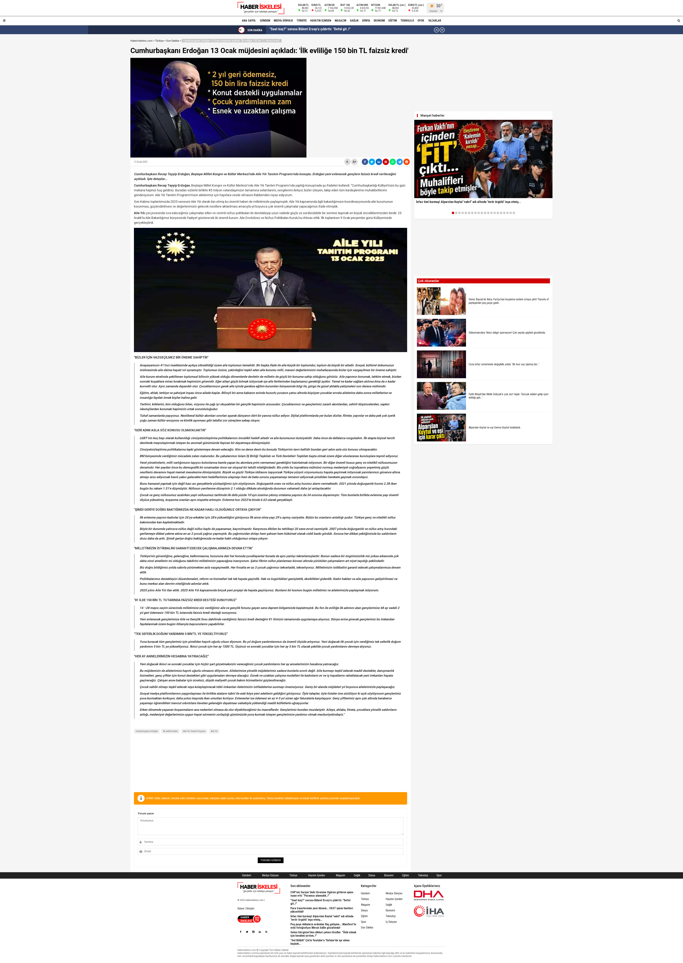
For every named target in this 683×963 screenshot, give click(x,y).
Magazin (340, 20)
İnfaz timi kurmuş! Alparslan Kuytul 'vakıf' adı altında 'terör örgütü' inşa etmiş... (327, 30)
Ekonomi (379, 20)
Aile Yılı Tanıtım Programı (194, 731)
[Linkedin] (260, 932)
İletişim (250, 908)
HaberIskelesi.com (141, 40)
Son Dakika (172, 40)
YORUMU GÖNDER (270, 860)
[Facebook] (240, 932)
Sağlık (354, 20)
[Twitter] (247, 932)
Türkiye (302, 20)
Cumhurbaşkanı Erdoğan (147, 731)
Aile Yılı (214, 731)
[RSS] (266, 932)
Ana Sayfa (249, 20)
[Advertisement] (113, 91)
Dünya (366, 20)
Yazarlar (434, 20)
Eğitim (392, 20)
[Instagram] (253, 932)
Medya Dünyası (283, 20)
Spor (420, 20)
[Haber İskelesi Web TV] (249, 921)
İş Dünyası (391, 921)
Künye (240, 908)
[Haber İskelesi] (258, 888)
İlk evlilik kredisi (170, 731)
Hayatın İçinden (320, 20)
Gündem (265, 20)
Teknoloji (407, 20)
